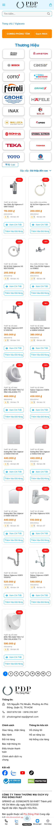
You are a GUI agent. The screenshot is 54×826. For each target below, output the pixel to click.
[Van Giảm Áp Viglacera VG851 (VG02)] (13, 188)
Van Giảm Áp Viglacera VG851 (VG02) (13, 205)
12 (38, 673)
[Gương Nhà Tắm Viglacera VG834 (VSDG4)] (40, 311)
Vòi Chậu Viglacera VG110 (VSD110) (13, 329)
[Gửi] (48, 13)
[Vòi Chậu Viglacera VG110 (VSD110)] (13, 311)
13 (43, 673)
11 (32, 673)
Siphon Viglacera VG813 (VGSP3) (13, 576)
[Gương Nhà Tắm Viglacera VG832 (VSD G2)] (40, 435)
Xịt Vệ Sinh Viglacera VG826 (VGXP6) (13, 267)
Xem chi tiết (15, 224)
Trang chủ (7, 23)
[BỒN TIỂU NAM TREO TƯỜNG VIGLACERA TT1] (13, 373)
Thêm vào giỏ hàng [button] (14, 231)
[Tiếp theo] (48, 673)
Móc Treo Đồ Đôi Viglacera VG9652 (40, 267)
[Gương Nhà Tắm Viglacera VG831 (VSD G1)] (13, 497)
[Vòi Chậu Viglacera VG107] (40, 497)
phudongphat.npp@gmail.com (22, 716)
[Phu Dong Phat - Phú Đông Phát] (27, 5)
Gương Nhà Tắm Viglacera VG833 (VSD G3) (14, 453)
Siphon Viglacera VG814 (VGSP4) (39, 391)
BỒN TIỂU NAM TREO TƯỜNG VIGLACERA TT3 (14, 638)
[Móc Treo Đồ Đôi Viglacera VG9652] (40, 249)
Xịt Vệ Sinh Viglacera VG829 (39, 205)
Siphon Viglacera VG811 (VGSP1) (39, 576)
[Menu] (3, 4)
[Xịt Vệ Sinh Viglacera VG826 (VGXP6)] (13, 249)
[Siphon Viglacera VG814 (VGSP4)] (40, 373)
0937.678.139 (14, 712)
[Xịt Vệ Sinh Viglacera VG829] (40, 188)
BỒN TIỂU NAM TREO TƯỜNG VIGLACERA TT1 (14, 391)
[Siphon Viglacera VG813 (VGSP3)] (13, 558)
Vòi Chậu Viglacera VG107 (40, 514)
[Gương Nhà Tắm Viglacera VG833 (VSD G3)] (13, 435)
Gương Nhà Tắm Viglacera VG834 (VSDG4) (40, 329)
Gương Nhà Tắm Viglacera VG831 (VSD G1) (14, 514)
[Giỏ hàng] (50, 5)
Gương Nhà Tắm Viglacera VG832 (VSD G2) (40, 453)
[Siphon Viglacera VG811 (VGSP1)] (40, 558)
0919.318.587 (30, 712)
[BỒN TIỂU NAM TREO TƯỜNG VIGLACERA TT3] (13, 620)
